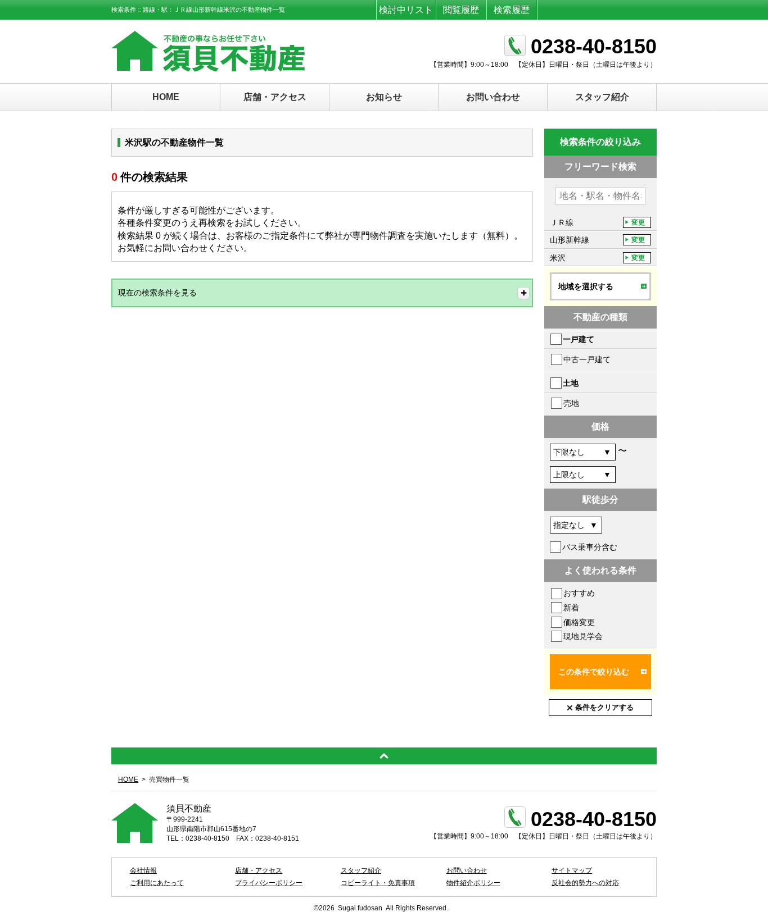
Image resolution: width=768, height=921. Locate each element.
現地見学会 (583, 636)
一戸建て (578, 339)
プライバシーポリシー (268, 883)
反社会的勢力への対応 (585, 883)
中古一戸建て (587, 359)
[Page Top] (384, 755)
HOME (165, 97)
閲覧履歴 (461, 10)
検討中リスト (406, 10)
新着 (571, 607)
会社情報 (143, 870)
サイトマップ (572, 870)
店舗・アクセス (274, 97)
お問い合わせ (493, 97)
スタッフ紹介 (602, 97)
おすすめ (579, 593)
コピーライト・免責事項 (378, 883)
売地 (571, 403)
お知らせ (384, 97)
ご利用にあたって (157, 883)
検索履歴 (512, 10)
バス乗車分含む (589, 546)
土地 (571, 383)
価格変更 (579, 622)
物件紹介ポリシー (473, 883)
